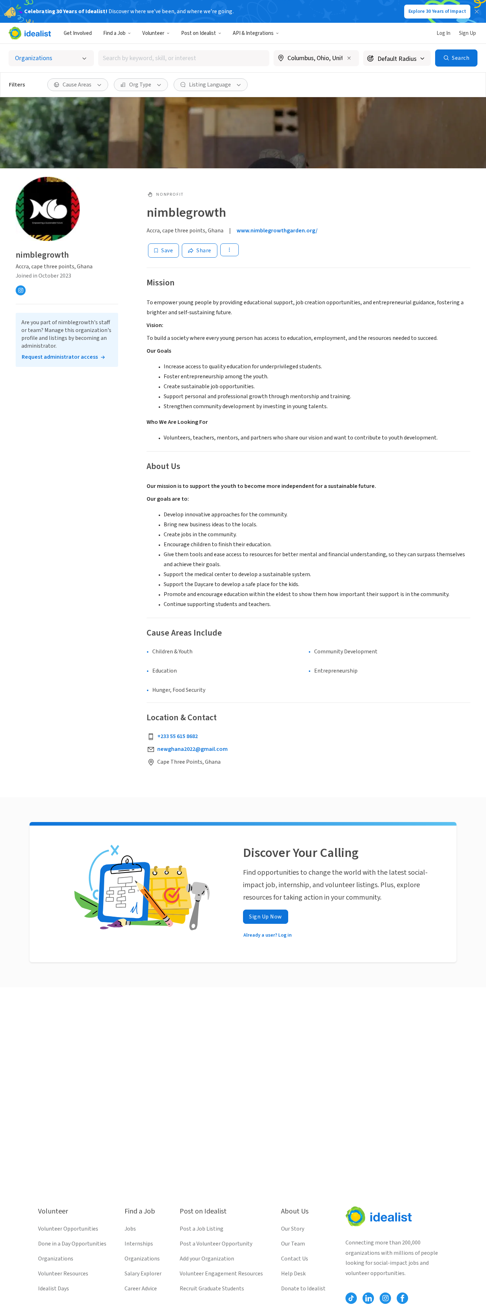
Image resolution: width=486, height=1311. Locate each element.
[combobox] (184, 58)
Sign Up (467, 33)
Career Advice (141, 1288)
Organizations (55, 1259)
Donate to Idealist (303, 1288)
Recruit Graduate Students (212, 1288)
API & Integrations (253, 33)
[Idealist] (30, 33)
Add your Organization (207, 1259)
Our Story (292, 1229)
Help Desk (293, 1274)
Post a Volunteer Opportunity (216, 1244)
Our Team (293, 1244)
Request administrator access (60, 357)
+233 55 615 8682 (177, 736)
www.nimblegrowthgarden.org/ (277, 230)
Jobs (130, 1229)
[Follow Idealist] (351, 1298)
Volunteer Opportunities (68, 1229)
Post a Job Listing (201, 1229)
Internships (139, 1244)
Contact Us (294, 1259)
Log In (443, 33)
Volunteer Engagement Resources (221, 1274)
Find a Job (114, 33)
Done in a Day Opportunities (72, 1244)
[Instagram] (21, 290)
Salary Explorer (143, 1274)
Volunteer (153, 33)
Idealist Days (53, 1288)
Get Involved (78, 33)
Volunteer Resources (63, 1274)
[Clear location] (349, 58)
